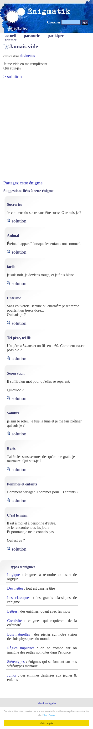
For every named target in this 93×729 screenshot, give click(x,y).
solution (19, 220)
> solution (12, 76)
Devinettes (15, 588)
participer (56, 36)
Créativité (14, 621)
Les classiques (18, 598)
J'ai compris (46, 723)
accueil (10, 36)
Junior (11, 675)
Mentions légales (46, 703)
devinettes (27, 56)
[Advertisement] (46, 130)
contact (10, 40)
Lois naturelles (18, 634)
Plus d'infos (48, 715)
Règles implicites (20, 648)
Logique (13, 575)
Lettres (12, 611)
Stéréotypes (16, 662)
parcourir (32, 36)
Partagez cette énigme (22, 182)
